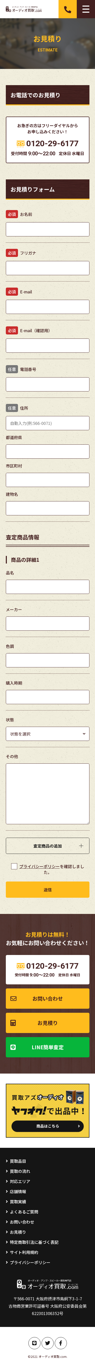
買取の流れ (20, 1171)
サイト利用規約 (24, 1252)
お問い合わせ (47, 998)
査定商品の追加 (47, 846)
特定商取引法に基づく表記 (34, 1242)
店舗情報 (18, 1191)
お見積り (47, 1022)
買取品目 (18, 1161)
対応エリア (20, 1181)
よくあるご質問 (24, 1212)
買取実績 (18, 1201)
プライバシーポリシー (39, 866)
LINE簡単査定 (48, 1047)
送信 (48, 890)
